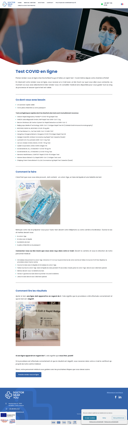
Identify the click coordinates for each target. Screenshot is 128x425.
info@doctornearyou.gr (16, 412)
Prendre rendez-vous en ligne (28, 375)
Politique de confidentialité (96, 422)
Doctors (41, 2)
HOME (20, 2)
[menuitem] (123, 4)
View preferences (118, 418)
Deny (104, 418)
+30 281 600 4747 (14, 409)
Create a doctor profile (26, 5)
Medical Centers (30, 2)
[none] (123, 4)
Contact (50, 2)
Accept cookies (90, 418)
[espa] (8, 418)
